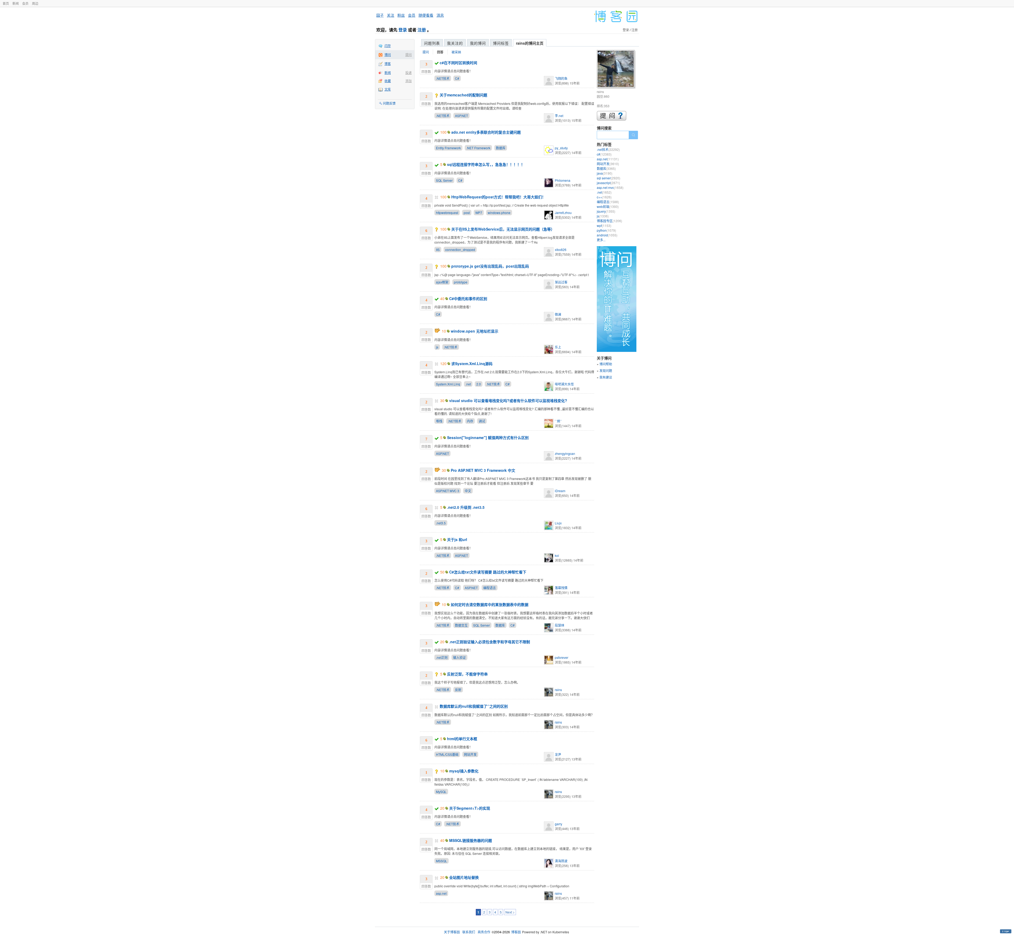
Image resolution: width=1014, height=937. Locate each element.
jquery (606, 211)
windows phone (499, 212)
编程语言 (489, 587)
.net (468, 384)
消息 (440, 15)
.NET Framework (478, 148)
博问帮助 (605, 364)
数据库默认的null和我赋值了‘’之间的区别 (474, 706)
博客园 (516, 932)
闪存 (387, 45)
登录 (402, 30)
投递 (408, 72)
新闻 (15, 3)
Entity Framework (448, 148)
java (604, 173)
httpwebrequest (447, 212)
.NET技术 (442, 78)
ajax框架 (442, 282)
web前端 (608, 206)
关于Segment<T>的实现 (469, 808)
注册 (421, 30)
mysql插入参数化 (463, 770)
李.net (559, 115)
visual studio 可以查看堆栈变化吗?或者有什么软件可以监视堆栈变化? (508, 400)
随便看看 (426, 15)
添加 (408, 80)
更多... (601, 239)
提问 (408, 54)
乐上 (558, 347)
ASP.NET (461, 115)
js (437, 347)
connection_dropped (460, 249)
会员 (25, 3)
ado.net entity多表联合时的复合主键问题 (486, 132)
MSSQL (441, 861)
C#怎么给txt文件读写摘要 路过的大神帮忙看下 (487, 572)
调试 (482, 421)
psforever (561, 657)
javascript (608, 182)
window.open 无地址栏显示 (474, 331)
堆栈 (439, 421)
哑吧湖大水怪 (564, 384)
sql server (608, 178)
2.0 (478, 384)
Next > (510, 912)
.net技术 (608, 149)
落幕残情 (561, 587)
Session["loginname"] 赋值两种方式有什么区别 (488, 437)
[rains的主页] (616, 69)
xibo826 (560, 249)
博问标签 (501, 43)
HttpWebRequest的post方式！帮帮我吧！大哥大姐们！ (498, 196)
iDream (560, 490)
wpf (604, 225)
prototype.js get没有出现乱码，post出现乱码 (490, 266)
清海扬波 (561, 861)
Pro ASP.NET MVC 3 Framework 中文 (483, 470)
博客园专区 (609, 220)
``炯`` (558, 421)
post (467, 212)
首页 (6, 3)
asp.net (441, 893)
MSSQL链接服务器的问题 (470, 840)
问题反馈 (389, 103)
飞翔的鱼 (561, 78)
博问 (387, 54)
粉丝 (401, 15)
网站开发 (470, 754)
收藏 (387, 80)
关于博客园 (452, 932)
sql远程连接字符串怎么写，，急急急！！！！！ (486, 164)
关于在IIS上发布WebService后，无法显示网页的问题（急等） (503, 229)
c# (604, 154)
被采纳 (456, 52)
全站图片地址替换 (464, 877)
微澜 (558, 314)
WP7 (478, 212)
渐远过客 (561, 282)
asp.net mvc (610, 187)
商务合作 (484, 932)
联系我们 (468, 932)
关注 (390, 15)
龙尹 (558, 754)
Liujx (558, 523)
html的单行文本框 (462, 738)
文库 (387, 89)
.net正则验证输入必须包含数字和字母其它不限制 (489, 641)
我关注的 (455, 43)
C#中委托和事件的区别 (468, 298)
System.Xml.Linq (448, 384)
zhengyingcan (565, 453)
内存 (470, 421)
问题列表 (432, 43)
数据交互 (461, 625)
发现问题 (605, 370)
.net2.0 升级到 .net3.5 (466, 507)
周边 (35, 3)
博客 (387, 63)
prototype (460, 282)
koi (557, 555)
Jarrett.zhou (563, 212)
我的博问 (478, 43)
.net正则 (442, 657)
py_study (561, 148)
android (607, 235)
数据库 (500, 148)
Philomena (562, 180)
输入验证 (459, 657)
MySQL (441, 791)
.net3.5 (441, 523)
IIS (438, 249)
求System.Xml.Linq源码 (471, 363)
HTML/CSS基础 (447, 754)
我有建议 (605, 377)
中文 (468, 490)
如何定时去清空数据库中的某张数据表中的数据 (489, 604)
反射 (458, 689)
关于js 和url (457, 539)
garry (558, 824)
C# (457, 78)
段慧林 (559, 625)
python (606, 230)
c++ (604, 197)
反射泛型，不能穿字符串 (467, 674)
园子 (380, 15)
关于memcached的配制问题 (463, 94)
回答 (440, 52)
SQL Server (444, 180)
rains (558, 689)
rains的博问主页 (529, 43)
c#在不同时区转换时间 (458, 62)
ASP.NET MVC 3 (447, 490)
